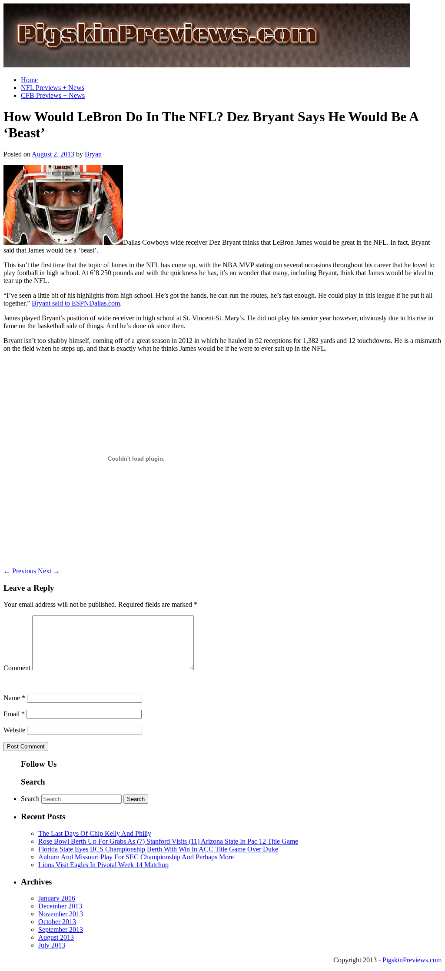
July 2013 (51, 945)
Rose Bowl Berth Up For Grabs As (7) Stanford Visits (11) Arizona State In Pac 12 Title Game (168, 841)
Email (14, 714)
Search (30, 798)
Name (14, 698)
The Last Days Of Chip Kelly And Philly (94, 833)
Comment (16, 668)
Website (14, 730)
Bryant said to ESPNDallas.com (76, 303)
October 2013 (57, 921)
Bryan (93, 154)
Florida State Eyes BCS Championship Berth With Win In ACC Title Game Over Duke (158, 849)
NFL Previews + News (52, 87)
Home (29, 79)
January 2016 (56, 898)
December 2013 (60, 906)
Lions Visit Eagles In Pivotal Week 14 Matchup (103, 864)
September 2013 (60, 929)
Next (49, 571)
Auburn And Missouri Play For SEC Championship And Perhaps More (136, 857)
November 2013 (60, 914)
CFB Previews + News (53, 95)
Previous (19, 571)
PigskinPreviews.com (412, 960)
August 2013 (56, 937)
